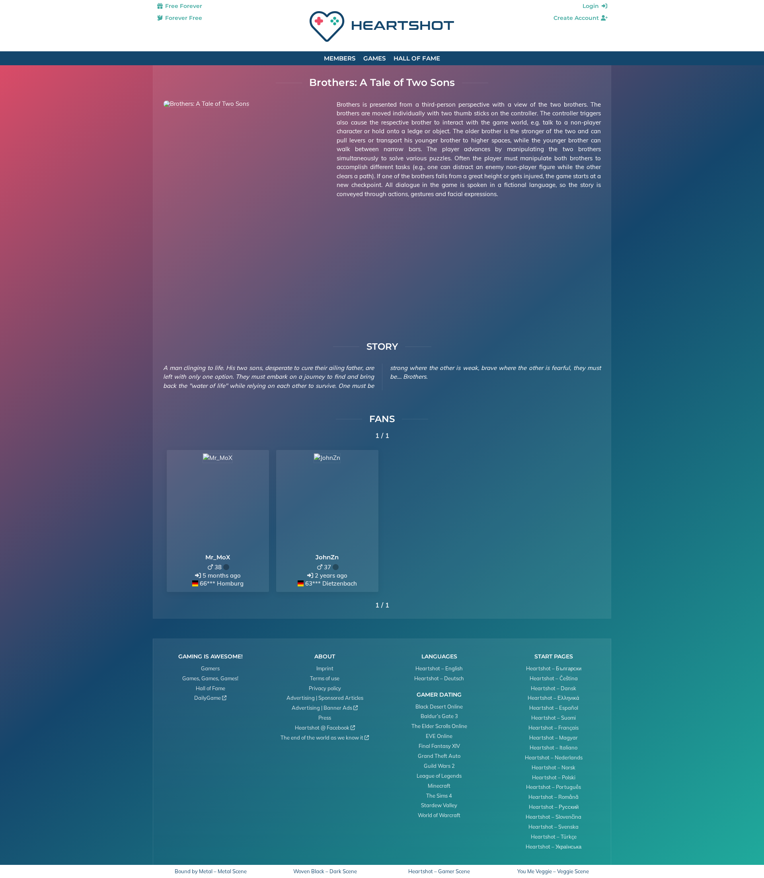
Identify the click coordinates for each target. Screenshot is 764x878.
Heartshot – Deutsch (439, 678)
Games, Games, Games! (210, 678)
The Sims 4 (439, 795)
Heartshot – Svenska (553, 826)
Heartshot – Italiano (553, 747)
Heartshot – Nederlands (554, 757)
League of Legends (439, 776)
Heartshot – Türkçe (554, 836)
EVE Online (439, 736)
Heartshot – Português (553, 787)
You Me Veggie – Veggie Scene (553, 871)
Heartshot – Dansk (553, 688)
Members (339, 58)
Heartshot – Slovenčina (553, 817)
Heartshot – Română (553, 797)
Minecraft (439, 786)
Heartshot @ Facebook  (325, 727)
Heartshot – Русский (554, 807)
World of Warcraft (439, 815)
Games (374, 58)
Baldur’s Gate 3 (439, 716)
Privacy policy (325, 688)
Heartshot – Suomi (553, 717)
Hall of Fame (417, 58)
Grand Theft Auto (439, 756)
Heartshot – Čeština (554, 678)
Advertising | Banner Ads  (325, 708)
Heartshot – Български (553, 668)
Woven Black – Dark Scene (325, 871)
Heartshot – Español (553, 708)
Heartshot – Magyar (553, 737)
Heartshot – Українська (553, 846)
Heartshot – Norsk (553, 767)
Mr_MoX (217, 557)
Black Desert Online (439, 706)
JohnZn (327, 557)
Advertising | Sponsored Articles (324, 698)
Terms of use (324, 678)
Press (324, 717)
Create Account (577, 17)
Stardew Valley (439, 805)
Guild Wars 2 (439, 766)
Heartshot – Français (553, 727)
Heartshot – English (439, 668)
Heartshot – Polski (553, 777)
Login (591, 6)
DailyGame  (210, 698)
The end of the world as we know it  (325, 737)
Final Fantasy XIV (439, 746)
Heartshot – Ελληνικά (553, 698)
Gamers (210, 668)
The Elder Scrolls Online (439, 726)
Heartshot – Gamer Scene (439, 871)
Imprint (324, 668)
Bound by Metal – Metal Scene (211, 871)
